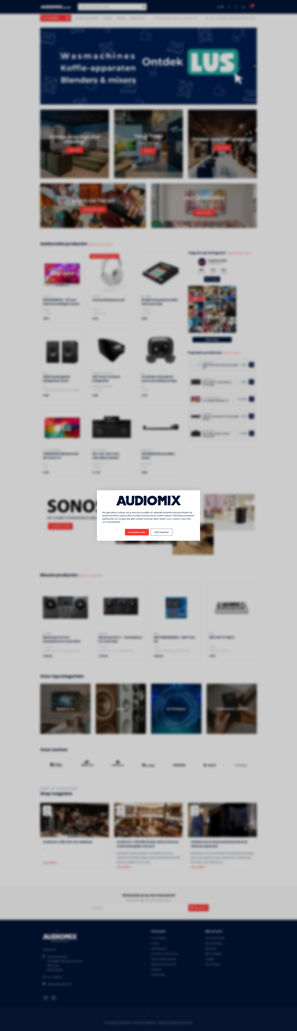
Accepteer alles (136, 532)
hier (189, 518)
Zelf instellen (161, 532)
